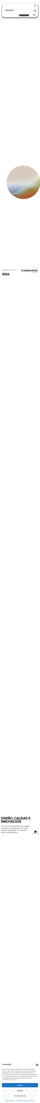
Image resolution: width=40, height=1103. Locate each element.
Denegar (20, 1090)
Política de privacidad (22, 1100)
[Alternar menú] (34, 15)
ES (35, 11)
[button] (37, 1065)
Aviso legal (32, 1100)
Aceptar (20, 1085)
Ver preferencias (20, 1096)
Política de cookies (10, 1100)
